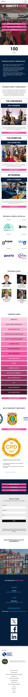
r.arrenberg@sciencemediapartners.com (17, 611)
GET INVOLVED (14, 487)
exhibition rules (14, 676)
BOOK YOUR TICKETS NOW (11, 472)
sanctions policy (14, 682)
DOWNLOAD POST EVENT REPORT (14, 26)
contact (14, 690)
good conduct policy (14, 670)
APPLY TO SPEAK (14, 29)
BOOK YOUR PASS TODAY (14, 398)
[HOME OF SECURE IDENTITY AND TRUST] (3, 1)
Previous (4, 244)
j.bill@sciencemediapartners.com (14, 592)
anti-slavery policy (14, 672)
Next (25, 244)
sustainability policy (14, 680)
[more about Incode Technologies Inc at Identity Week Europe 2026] (9, 241)
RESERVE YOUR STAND (14, 169)
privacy (14, 686)
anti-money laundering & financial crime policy (14, 674)
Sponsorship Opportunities (14, 23)
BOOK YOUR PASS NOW (14, 484)
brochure (14, 692)
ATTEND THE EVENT (14, 206)
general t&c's (14, 688)
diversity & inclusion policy (14, 678)
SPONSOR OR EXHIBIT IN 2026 (14, 429)
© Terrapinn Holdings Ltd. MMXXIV (14, 684)
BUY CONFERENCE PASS (14, 132)
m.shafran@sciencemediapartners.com (14, 602)
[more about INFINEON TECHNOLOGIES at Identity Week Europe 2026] (9, 255)
